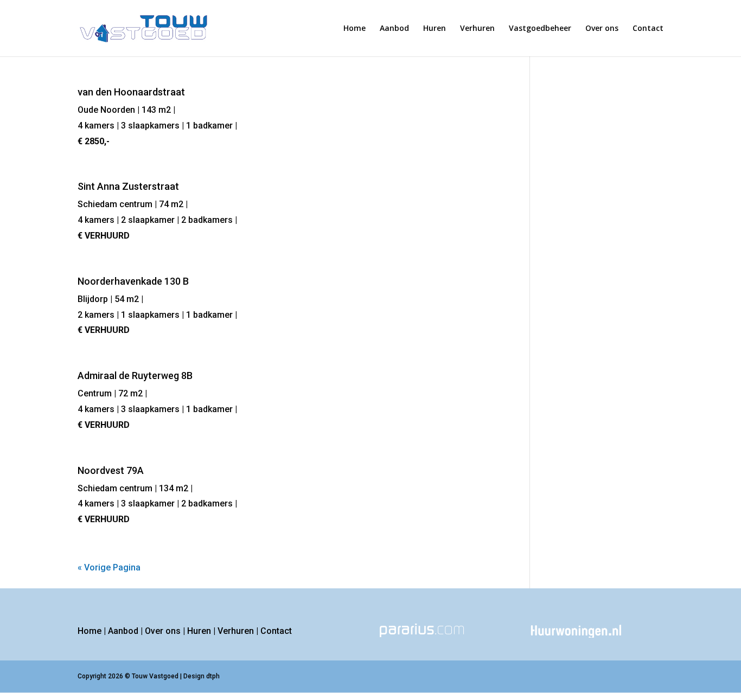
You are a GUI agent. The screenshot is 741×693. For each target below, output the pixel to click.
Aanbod (394, 28)
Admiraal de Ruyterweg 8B (135, 375)
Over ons (601, 28)
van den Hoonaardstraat (131, 92)
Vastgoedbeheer (540, 28)
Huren (434, 28)
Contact (648, 28)
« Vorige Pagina (109, 567)
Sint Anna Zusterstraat (128, 186)
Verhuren (477, 28)
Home (354, 28)
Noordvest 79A (111, 470)
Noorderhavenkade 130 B (133, 281)
